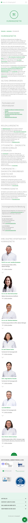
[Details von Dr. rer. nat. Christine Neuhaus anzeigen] (3, 328)
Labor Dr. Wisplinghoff (8, 2)
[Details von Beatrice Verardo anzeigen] (3, 386)
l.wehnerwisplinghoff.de (10, 230)
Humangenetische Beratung (11, 117)
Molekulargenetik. (16, 142)
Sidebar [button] (24, 519)
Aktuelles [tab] (4, 498)
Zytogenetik (14, 71)
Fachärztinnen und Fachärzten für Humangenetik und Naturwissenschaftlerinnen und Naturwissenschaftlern (13, 68)
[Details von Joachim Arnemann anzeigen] (3, 272)
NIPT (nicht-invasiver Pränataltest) (12, 112)
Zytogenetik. (15, 165)
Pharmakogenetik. (16, 199)
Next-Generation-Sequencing (20, 131)
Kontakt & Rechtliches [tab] (8, 502)
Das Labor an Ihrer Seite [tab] (8, 505)
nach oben (14, 454)
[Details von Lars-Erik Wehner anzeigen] (3, 415)
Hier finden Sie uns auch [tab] (8, 509)
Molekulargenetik (4, 71)
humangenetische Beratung (17, 212)
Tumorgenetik (4, 76)
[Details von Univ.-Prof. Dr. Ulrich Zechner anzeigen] (3, 446)
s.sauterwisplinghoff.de (10, 223)
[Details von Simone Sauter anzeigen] (3, 357)
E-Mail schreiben (8, 269)
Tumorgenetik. (15, 185)
